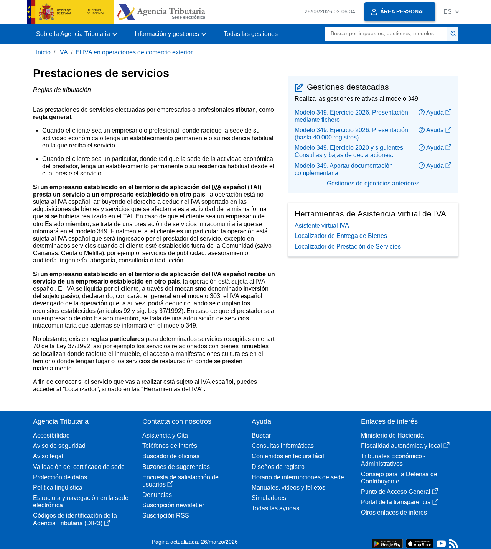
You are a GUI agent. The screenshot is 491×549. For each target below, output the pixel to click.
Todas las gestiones (251, 34)
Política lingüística (57, 487)
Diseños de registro (278, 467)
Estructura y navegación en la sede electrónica (81, 501)
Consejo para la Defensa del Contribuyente (400, 478)
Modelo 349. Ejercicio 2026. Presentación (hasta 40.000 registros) (351, 134)
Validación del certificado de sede (79, 467)
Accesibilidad (51, 435)
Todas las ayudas (275, 508)
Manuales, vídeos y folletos (288, 487)
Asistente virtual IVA (322, 225)
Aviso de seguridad (59, 445)
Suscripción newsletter (173, 505)
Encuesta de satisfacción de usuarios (180, 481)
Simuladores (269, 498)
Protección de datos (60, 477)
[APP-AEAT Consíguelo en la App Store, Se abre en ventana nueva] (419, 543)
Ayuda (435, 112)
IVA (63, 52)
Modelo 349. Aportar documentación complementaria (344, 169)
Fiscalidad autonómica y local (401, 445)
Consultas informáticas (283, 445)
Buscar (261, 435)
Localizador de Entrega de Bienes (341, 236)
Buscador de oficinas (170, 456)
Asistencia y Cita (165, 435)
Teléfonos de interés (169, 445)
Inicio (43, 52)
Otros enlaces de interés (394, 512)
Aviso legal (48, 456)
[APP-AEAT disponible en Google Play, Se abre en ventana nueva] (387, 543)
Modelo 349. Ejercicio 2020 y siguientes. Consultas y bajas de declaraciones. (350, 151)
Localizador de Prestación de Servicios (348, 246)
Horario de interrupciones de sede (298, 477)
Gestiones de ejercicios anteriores (373, 183)
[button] (451, 11)
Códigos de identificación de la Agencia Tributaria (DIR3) (75, 519)
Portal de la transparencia (396, 502)
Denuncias (157, 495)
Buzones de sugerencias (176, 467)
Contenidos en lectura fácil (288, 456)
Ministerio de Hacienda (392, 435)
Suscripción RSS (165, 515)
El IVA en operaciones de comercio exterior (134, 52)
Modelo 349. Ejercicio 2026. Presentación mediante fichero (351, 116)
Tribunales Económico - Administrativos (393, 460)
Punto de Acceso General (395, 491)
